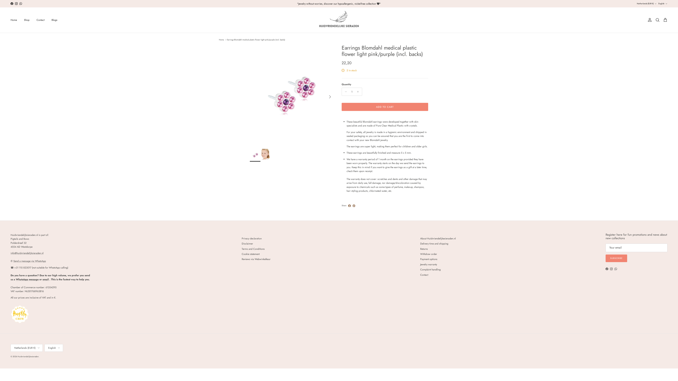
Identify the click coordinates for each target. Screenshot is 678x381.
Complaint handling (430, 269)
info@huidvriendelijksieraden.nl (27, 253)
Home (14, 20)
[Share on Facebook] (349, 205)
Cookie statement (251, 254)
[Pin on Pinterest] (354, 205)
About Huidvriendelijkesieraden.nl (438, 238)
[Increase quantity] (359, 92)
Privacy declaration (252, 238)
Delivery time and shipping (434, 243)
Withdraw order (428, 254)
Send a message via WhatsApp (29, 261)
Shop (26, 20)
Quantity (346, 84)
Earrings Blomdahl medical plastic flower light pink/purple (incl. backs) (256, 39)
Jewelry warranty (428, 264)
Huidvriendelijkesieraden (28, 356)
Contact (40, 20)
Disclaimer (247, 243)
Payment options (428, 259)
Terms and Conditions (253, 249)
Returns (424, 249)
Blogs (54, 20)
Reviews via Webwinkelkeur (256, 259)
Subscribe (616, 258)
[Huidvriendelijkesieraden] (339, 20)
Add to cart (385, 107)
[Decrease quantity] (345, 92)
